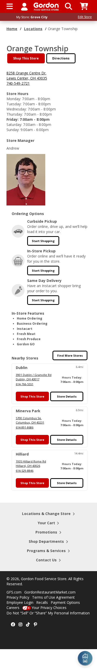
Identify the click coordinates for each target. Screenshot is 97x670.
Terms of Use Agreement (53, 597)
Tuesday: (13, 103)
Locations (33, 28)
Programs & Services (46, 550)
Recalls (42, 602)
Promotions (46, 532)
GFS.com (13, 592)
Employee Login (19, 602)
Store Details (67, 396)
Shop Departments (46, 541)
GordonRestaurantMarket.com (50, 592)
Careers (12, 607)
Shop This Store (26, 58)
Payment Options (65, 602)
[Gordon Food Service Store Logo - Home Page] (46, 7)
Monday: (13, 98)
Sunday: (12, 129)
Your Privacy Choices (49, 607)
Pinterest (35, 625)
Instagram (20, 625)
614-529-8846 (24, 471)
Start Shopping (43, 241)
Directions (61, 58)
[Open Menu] (9, 6)
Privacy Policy (17, 597)
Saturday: (14, 124)
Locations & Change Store (46, 513)
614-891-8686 (24, 427)
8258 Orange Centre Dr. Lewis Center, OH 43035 (26, 76)
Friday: (12, 119)
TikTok (28, 625)
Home (11, 28)
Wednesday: (16, 109)
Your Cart (46, 522)
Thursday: (14, 114)
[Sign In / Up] (24, 6)
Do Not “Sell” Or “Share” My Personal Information (48, 613)
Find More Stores (70, 355)
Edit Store (85, 17)
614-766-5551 (24, 384)
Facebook (13, 625)
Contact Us (46, 559)
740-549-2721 (18, 83)
